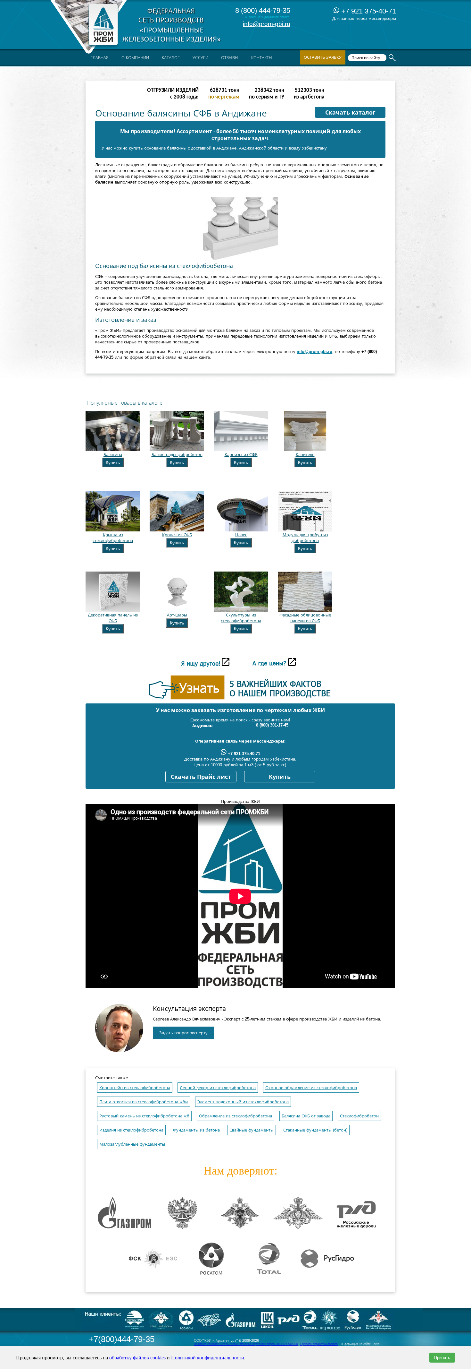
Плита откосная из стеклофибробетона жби (143, 1101)
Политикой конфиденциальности (207, 1357)
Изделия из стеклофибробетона (131, 1130)
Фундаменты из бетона (196, 1130)
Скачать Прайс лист (201, 777)
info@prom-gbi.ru (266, 24)
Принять (442, 1357)
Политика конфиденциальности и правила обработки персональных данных (246, 1344)
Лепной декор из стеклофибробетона (218, 1087)
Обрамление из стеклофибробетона (235, 1116)
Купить (113, 462)
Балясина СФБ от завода (306, 1116)
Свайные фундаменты (251, 1130)
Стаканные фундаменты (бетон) (315, 1130)
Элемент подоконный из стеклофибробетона (243, 1101)
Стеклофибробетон (359, 1116)
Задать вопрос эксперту (183, 1032)
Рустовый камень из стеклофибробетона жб (144, 1116)
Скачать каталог (350, 112)
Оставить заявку (323, 57)
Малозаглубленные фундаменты (132, 1144)
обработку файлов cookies (137, 1357)
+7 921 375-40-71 (367, 11)
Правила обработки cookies (319, 1344)
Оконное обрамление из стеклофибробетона (311, 1087)
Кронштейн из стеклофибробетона (134, 1087)
